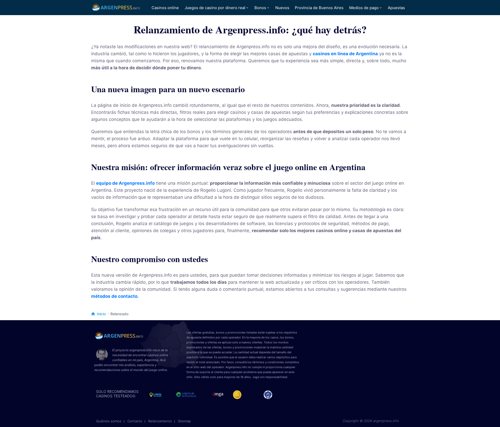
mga (217, 394)
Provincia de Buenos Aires (319, 7)
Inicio (101, 314)
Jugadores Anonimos (239, 394)
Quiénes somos (108, 421)
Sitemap (184, 421)
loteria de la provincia (192, 394)
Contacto (134, 421)
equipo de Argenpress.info (125, 183)
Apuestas (396, 7)
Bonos (260, 7)
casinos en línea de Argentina (345, 53)
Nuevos (282, 7)
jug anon (270, 394)
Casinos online (165, 7)
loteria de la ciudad (160, 394)
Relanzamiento (160, 421)
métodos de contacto (114, 296)
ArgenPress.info (116, 7)
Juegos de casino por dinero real (215, 7)
